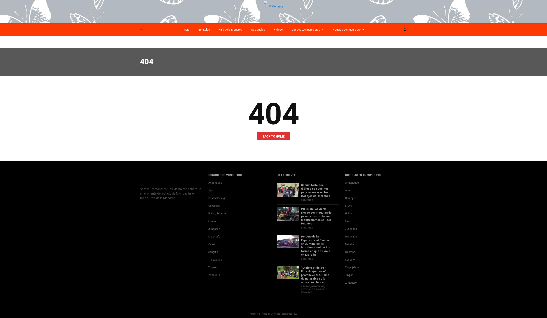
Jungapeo (214, 228)
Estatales (204, 29)
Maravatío (214, 236)
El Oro (348, 205)
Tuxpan (212, 267)
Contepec (214, 205)
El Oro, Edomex (217, 213)
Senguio (213, 252)
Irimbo (212, 221)
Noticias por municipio (347, 29)
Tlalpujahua (215, 259)
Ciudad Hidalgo (217, 198)
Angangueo (215, 182)
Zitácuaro (214, 275)
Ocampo (213, 244)
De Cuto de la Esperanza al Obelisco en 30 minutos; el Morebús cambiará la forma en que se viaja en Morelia (316, 245)
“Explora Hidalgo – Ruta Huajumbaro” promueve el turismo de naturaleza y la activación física (315, 275)
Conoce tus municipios (306, 29)
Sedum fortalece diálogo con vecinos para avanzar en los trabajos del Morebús (315, 190)
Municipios (317, 286)
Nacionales (258, 29)
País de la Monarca (230, 29)
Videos (278, 29)
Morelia (349, 244)
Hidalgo (305, 286)
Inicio (186, 29)
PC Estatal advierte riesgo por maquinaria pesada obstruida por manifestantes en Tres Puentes (316, 216)
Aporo (211, 190)
